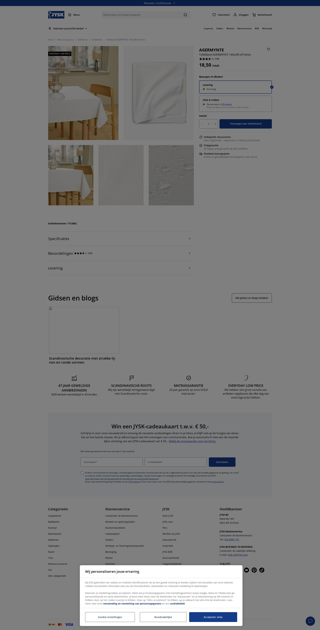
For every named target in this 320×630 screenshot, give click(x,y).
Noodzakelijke (163, 617)
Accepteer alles (213, 617)
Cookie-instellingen (110, 617)
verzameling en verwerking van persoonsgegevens (132, 603)
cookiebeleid (177, 603)
